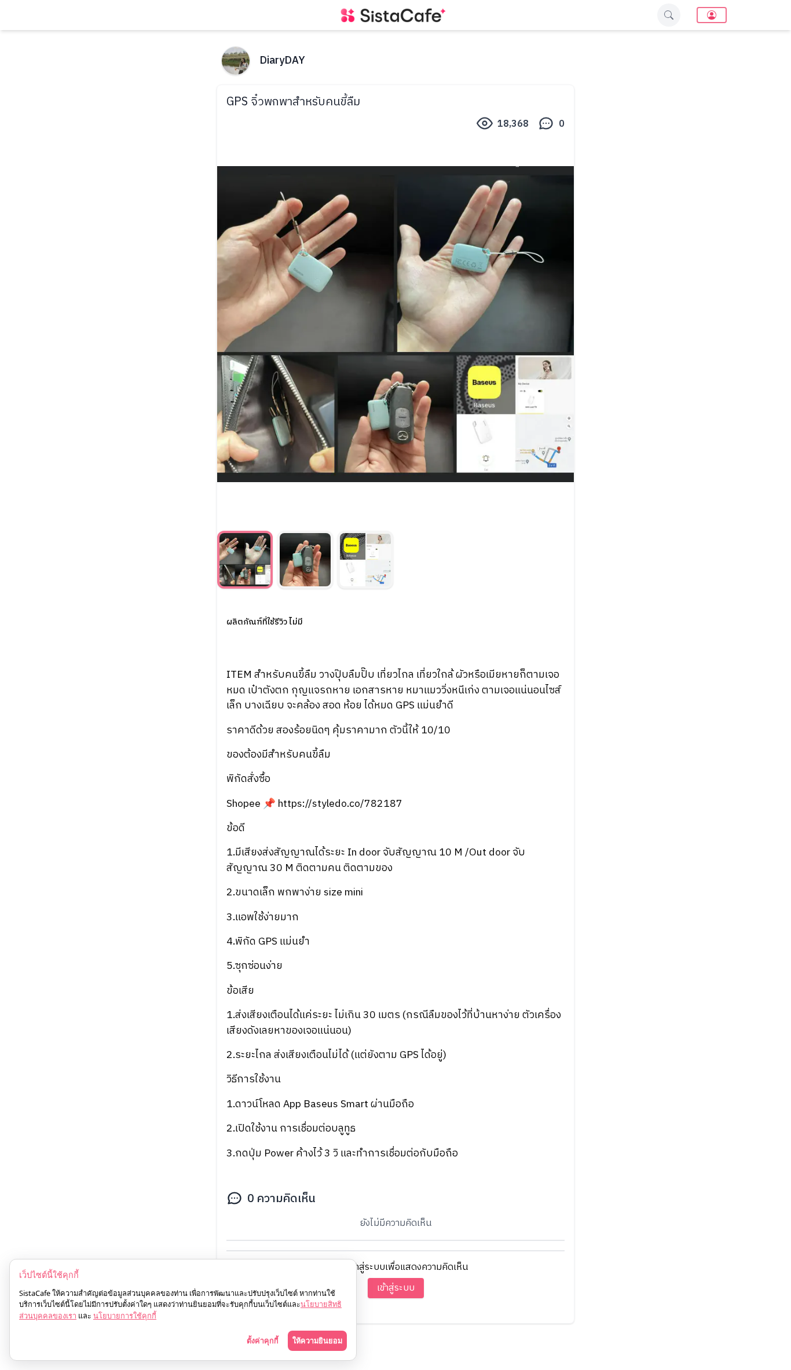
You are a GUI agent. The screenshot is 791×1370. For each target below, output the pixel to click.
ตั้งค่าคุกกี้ (263, 1340)
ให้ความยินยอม (317, 1340)
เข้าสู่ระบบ (396, 1288)
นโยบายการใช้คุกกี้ (124, 1315)
